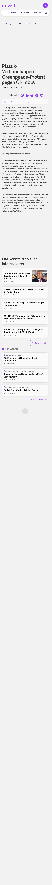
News (17, 24)
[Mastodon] (22, 95)
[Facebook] (27, 95)
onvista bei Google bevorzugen (19, 102)
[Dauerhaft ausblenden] (46, 101)
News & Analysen (7, 24)
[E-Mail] (41, 95)
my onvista (24, 13)
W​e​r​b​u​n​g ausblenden (34, 42)
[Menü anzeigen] (4, 12)
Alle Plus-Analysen (38, 399)
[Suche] (46, 12)
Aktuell (12, 13)
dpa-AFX (6, 87)
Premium (37, 13)
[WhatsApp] (31, 95)
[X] (36, 95)
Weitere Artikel (39, 343)
